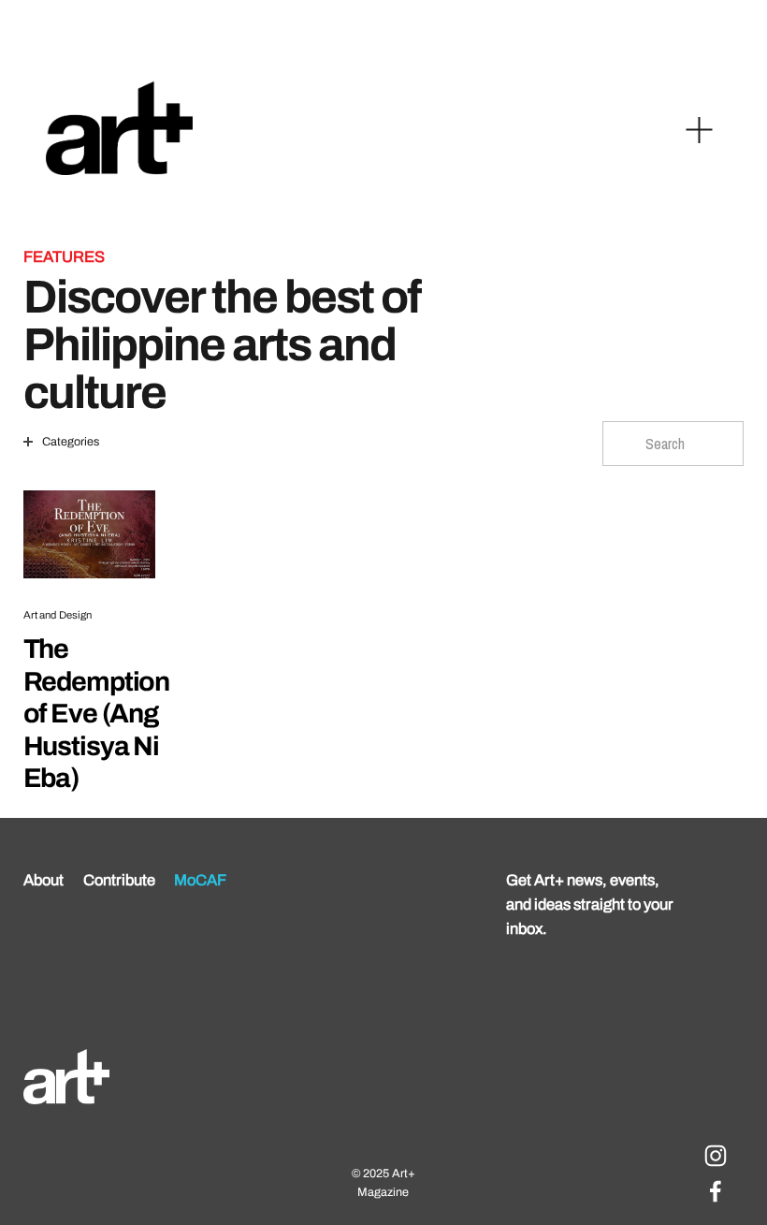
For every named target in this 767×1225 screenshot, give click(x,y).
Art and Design (58, 614)
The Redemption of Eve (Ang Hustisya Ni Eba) (96, 713)
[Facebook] (715, 1191)
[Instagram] (715, 1156)
